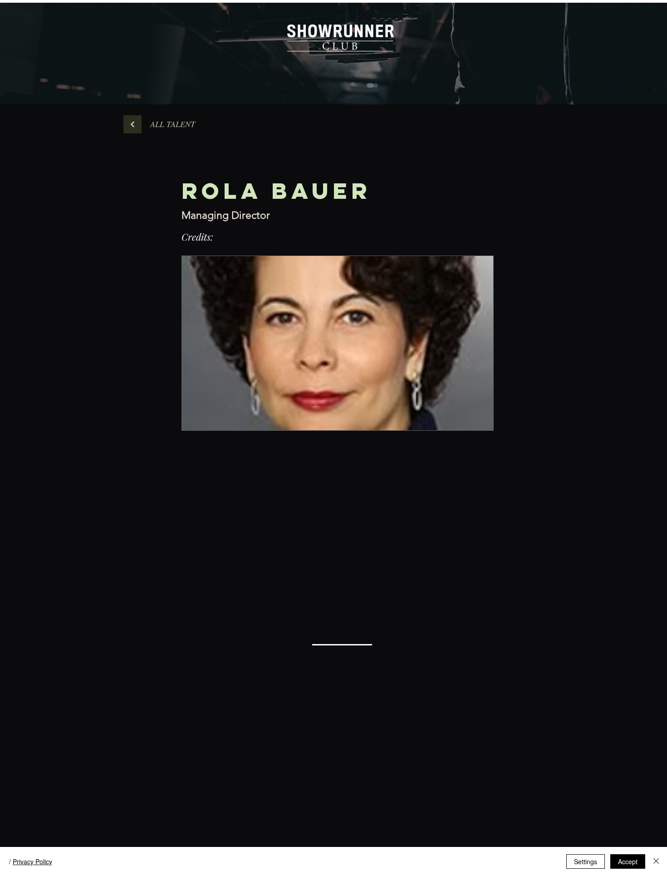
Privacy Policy (32, 861)
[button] (172, 124)
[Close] (656, 861)
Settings (585, 861)
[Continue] (132, 124)
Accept (628, 861)
